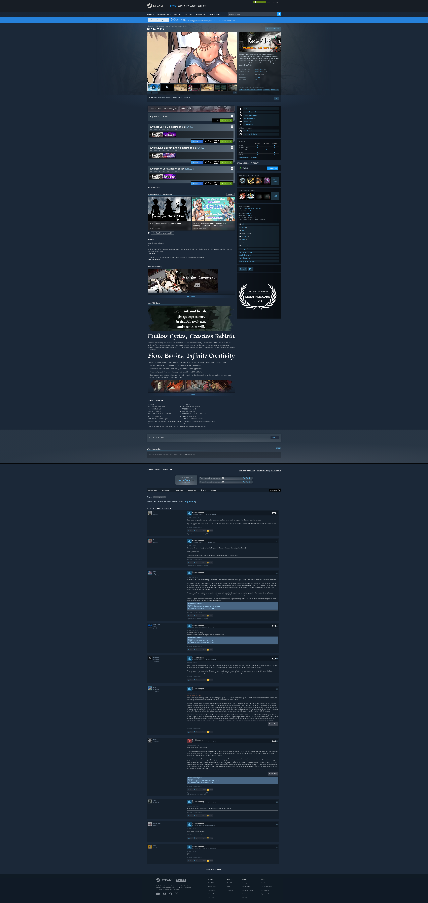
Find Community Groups (247, 261)
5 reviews (155, 825)
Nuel (154, 845)
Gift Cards (211, 897)
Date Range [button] (192, 490)
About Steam (212, 883)
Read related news (245, 255)
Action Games (159, 26)
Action (245, 209)
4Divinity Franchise (171, 26)
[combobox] (252, 14)
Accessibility (246, 886)
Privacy (244, 883)
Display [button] (213, 490)
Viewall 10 (275, 196)
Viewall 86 (275, 180)
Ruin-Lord (156, 624)
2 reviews (155, 514)
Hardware (230, 890)
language (275, 2)
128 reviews (156, 661)
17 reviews (156, 575)
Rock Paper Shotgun (154, 259)
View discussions (244, 258)
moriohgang (157, 823)
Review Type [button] (152, 490)
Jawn (154, 739)
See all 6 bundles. (154, 187)
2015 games (156, 627)
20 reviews (156, 628)
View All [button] (230, 194)
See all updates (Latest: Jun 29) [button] (162, 233)
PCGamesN (151, 253)
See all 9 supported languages (248, 157)
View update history (245, 252)
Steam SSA (212, 886)
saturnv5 (156, 657)
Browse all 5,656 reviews (213, 869)
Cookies (244, 894)
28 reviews (156, 802)
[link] (212, 141)
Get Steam (264, 883)
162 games (156, 574)
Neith (154, 571)
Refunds (244, 897)
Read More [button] (273, 724)
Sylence (155, 512)
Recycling (230, 894)
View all (278, 448)
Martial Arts (266, 89)
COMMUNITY (183, 6)
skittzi (155, 687)
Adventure (251, 209)
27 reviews (156, 848)
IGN (149, 245)
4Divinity (257, 80)
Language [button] (179, 490)
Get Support (265, 890)
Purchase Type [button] (166, 490)
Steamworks (212, 890)
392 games (156, 659)
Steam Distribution (214, 894)
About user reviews (263, 471)
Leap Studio (258, 78)
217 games (156, 689)
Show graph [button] (274, 490)
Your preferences (276, 471)
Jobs (228, 886)
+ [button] (277, 89)
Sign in (151, 97)
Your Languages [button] (159, 497)
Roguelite (259, 89)
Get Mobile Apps (266, 886)
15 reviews (156, 691)
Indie (256, 209)
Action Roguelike (244, 89)
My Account (265, 894)
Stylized (253, 89)
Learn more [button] (273, 168)
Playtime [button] (203, 490)
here (184, 455)
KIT (154, 540)
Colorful (273, 89)
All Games (150, 26)
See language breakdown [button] (247, 471)
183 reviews (156, 741)
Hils (154, 800)
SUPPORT (202, 6)
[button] (150, 14)
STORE (173, 6)
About (193, 6)
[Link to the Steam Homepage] (155, 8)
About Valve (231, 883)
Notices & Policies (248, 890)
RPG (260, 209)
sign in (268, 2)
